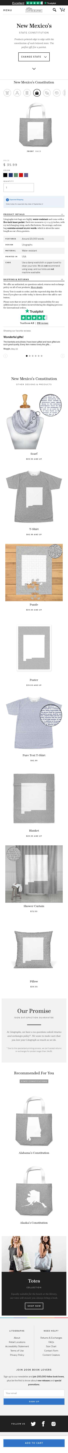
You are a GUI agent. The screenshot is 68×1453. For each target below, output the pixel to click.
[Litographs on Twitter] (33, 1424)
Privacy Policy (17, 1355)
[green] (15, 175)
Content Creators (51, 1355)
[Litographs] (34, 9)
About (17, 1337)
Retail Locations (17, 1342)
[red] (20, 175)
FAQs (51, 1342)
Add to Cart (34, 1443)
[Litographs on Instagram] (53, 1424)
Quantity (8, 181)
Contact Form (51, 1350)
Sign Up (34, 1401)
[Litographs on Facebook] (43, 1424)
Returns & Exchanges (51, 1337)
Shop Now (34, 1306)
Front (30, 151)
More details (37, 287)
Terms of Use (17, 1350)
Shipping (16, 279)
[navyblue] (10, 175)
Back (38, 151)
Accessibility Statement (17, 1346)
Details (14, 214)
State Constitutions (34, 1081)
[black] (5, 175)
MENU (7, 10)
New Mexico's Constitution (34, 82)
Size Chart (51, 1346)
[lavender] (26, 175)
